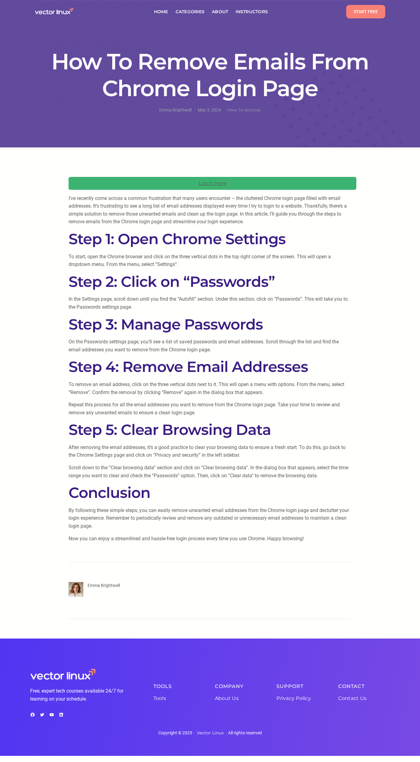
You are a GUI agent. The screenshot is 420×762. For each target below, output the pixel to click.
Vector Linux (210, 733)
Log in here (212, 183)
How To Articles (244, 110)
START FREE (366, 11)
